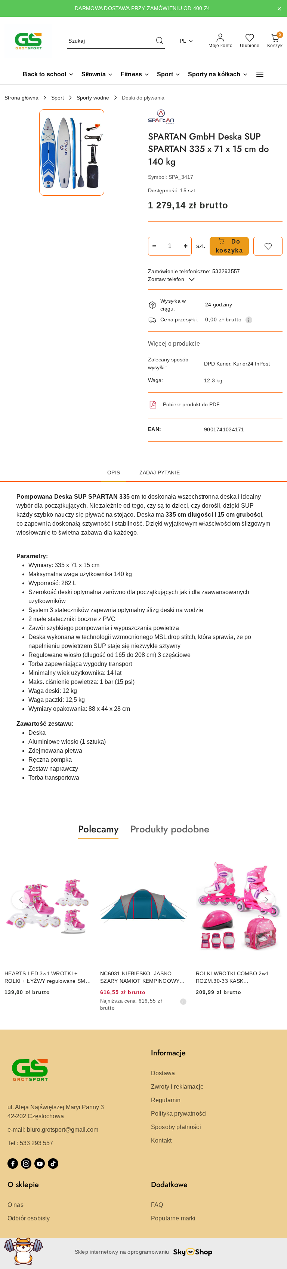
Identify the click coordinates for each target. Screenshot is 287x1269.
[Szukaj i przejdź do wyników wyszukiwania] (159, 41)
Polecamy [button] (98, 829)
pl (183, 41)
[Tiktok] (53, 1163)
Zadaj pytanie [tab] (159, 473)
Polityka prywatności (179, 1113)
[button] (260, 75)
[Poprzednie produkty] (21, 900)
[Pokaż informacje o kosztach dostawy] (249, 320)
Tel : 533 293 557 (30, 1143)
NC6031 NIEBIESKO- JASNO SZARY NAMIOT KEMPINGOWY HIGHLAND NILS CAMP (139, 977)
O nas (15, 1205)
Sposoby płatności (176, 1127)
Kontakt (161, 1140)
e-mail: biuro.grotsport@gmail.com (52, 1129)
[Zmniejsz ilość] (154, 246)
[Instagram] (26, 1163)
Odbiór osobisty (28, 1218)
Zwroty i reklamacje (177, 1086)
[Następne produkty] (266, 900)
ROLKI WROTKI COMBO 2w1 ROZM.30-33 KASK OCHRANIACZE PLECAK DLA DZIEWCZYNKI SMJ (232, 977)
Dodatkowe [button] (169, 1184)
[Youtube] (39, 1163)
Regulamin (165, 1100)
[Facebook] (12, 1163)
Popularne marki (173, 1218)
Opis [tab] (113, 473)
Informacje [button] (168, 1053)
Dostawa (163, 1073)
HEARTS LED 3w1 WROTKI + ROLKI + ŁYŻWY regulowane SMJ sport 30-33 (46, 977)
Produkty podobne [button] (169, 829)
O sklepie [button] (23, 1184)
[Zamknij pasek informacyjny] (279, 8)
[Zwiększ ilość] (185, 246)
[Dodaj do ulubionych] (268, 246)
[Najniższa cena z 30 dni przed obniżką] (183, 1001)
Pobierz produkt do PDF (191, 404)
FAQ (157, 1205)
